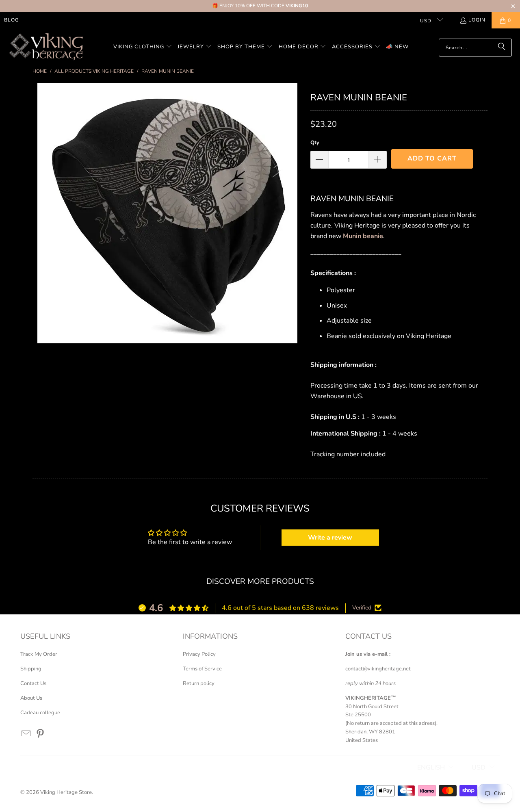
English (431, 767)
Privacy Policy (199, 654)
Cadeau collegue (40, 712)
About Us (31, 698)
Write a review (330, 537)
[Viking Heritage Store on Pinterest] (41, 734)
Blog (11, 20)
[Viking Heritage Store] (45, 47)
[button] (142, 47)
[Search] (502, 47)
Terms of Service (202, 668)
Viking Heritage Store (66, 792)
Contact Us (33, 683)
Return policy (198, 683)
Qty (314, 142)
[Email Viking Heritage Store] (26, 734)
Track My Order (38, 654)
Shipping (30, 668)
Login (476, 20)
